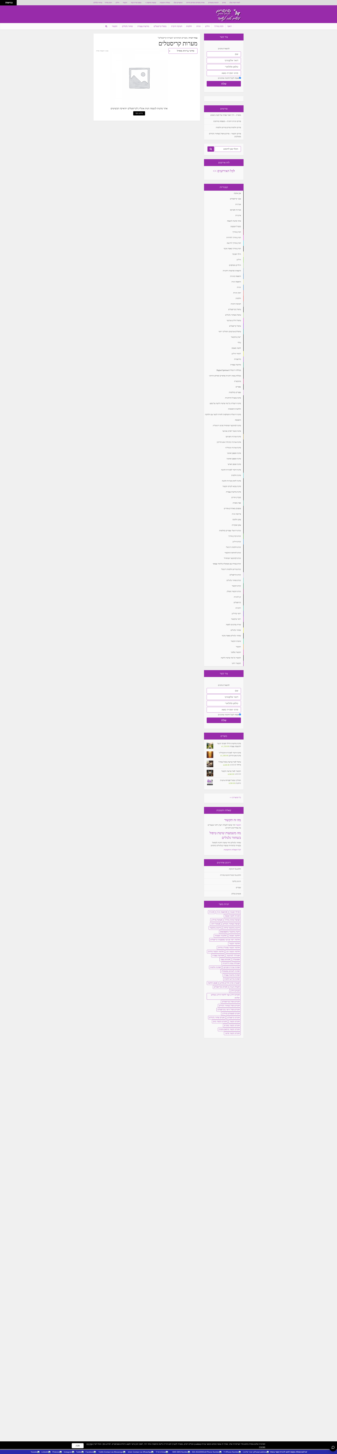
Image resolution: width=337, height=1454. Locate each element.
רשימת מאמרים (213, 3)
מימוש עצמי (224, 959)
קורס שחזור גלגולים (216, 1017)
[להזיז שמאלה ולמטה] (2, 3)
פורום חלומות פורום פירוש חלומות (228, 127)
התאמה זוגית (221, 912)
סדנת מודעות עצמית (231, 975)
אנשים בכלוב (236, 894)
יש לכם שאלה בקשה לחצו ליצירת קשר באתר (288, 1452)
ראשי (229, 26)
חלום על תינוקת (235, 869)
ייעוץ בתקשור (215, 928)
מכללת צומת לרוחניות (231, 963)
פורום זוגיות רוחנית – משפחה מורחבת (227, 121)
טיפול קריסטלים (160, 26)
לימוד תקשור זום (232, 952)
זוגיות (198, 26)
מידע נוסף (139, 113)
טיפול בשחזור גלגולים (231, 924)
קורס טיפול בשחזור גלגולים (229, 1006)
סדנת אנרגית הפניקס (231, 967)
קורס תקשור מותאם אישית (229, 1029)
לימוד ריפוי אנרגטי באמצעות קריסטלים (224, 940)
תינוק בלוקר (236, 881)
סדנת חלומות (215, 967)
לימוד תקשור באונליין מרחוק (228, 948)
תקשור (125, 3)
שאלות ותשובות (165, 3)
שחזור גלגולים (97, 3)
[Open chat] (333, 1447)
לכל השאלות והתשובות (232, 850)
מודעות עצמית (143, 26)
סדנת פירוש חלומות (231, 979)
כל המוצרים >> (235, 797)
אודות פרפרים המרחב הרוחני (195, 3)
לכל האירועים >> (224, 171)
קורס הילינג (234, 991)
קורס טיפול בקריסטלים (230, 1002)
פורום (224, 3)
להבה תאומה (234, 936)
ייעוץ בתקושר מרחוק (231, 928)
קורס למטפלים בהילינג (230, 1014)
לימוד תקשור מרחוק (215, 952)
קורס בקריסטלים (220, 987)
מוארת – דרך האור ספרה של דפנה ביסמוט (225, 115)
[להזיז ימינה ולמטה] (3, 3)
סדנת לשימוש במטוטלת (230, 971)
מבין (78, 1446)
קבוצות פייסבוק (151, 3)
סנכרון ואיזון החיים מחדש (229, 983)
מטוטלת (236, 959)
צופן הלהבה (212, 983)
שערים (238, 888)
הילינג (117, 3)
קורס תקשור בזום (219, 1021)
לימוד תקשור (234, 944)
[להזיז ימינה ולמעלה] (3, 2)
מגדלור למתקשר (233, 955)
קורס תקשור (234, 1021)
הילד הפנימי (234, 912)
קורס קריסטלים (233, 1017)
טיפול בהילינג (216, 920)
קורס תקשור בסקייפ (231, 1025)
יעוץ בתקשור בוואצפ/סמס (229, 932)
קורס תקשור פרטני (232, 1033)
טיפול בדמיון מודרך (232, 920)
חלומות (189, 26)
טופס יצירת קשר (136, 3)
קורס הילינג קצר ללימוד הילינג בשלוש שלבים (225, 996)
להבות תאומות (220, 936)
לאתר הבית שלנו (234, 3)
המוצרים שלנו (178, 3)
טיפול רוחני (215, 924)
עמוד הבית (193, 38)
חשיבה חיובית (176, 26)
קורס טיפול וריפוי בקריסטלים (228, 1010)
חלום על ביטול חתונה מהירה (230, 875)
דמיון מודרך (108, 3)
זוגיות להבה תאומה (232, 916)
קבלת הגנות (234, 987)
